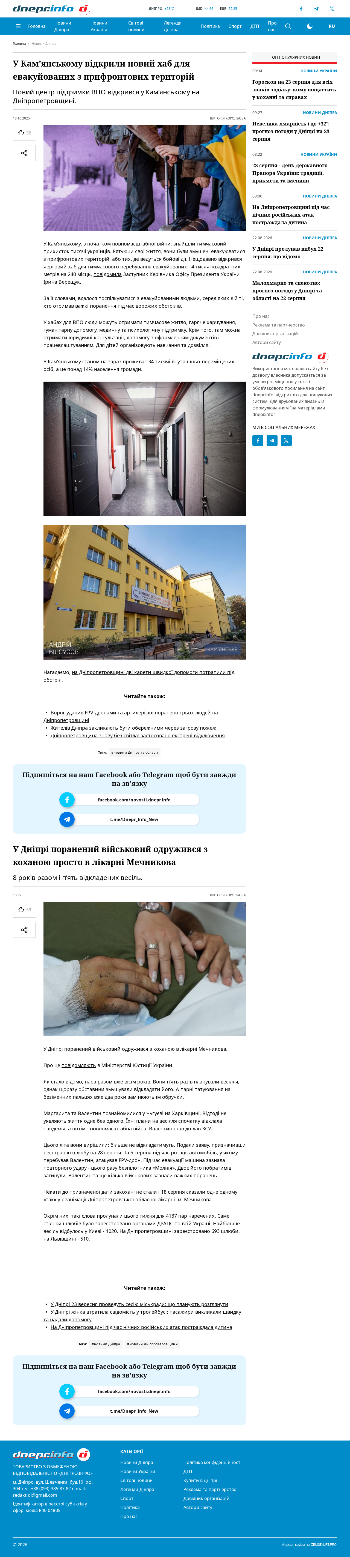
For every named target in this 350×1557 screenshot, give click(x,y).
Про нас (272, 26)
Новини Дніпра (62, 26)
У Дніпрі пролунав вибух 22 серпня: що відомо (287, 252)
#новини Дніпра (106, 1344)
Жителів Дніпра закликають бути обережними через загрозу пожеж (133, 727)
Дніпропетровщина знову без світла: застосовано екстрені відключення (138, 735)
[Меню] (18, 26)
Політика (210, 26)
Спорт (235, 26)
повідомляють (79, 1065)
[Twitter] (331, 8)
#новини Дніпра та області (134, 752)
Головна (37, 26)
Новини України (99, 26)
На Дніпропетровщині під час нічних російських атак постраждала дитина (141, 1327)
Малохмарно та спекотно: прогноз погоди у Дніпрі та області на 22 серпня (287, 290)
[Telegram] (316, 8)
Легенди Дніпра (173, 26)
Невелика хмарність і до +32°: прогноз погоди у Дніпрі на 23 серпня (290, 131)
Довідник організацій (275, 334)
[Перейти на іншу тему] (309, 26)
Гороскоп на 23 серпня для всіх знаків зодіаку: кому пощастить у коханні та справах (294, 89)
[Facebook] (301, 8)
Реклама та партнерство (278, 325)
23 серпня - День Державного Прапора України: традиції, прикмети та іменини (290, 173)
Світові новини (136, 26)
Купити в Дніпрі (200, 1480)
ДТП (254, 26)
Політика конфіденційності (212, 1462)
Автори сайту (266, 342)
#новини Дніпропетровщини (152, 1344)
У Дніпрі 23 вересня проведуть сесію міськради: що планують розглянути (139, 1304)
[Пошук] (287, 26)
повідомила (108, 274)
